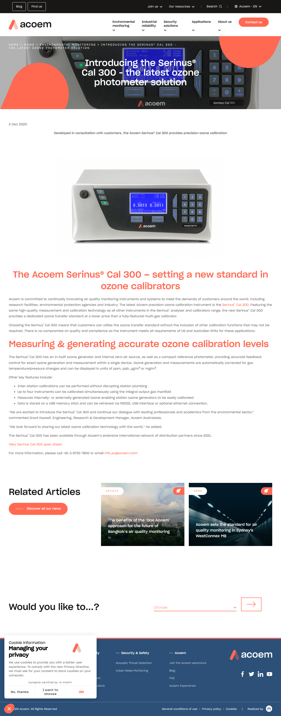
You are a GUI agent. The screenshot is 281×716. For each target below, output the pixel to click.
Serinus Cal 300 (235, 305)
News (29, 44)
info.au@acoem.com (120, 453)
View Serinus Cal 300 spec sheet (35, 444)
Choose (160, 607)
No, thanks (20, 692)
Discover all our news (44, 508)
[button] (9, 708)
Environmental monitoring (68, 44)
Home (14, 44)
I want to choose (50, 692)
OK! (81, 692)
